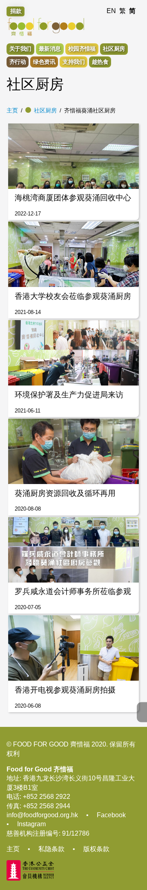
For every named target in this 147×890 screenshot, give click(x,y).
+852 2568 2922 (46, 796)
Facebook (111, 815)
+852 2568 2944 (46, 806)
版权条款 (96, 848)
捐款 (16, 11)
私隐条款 (51, 848)
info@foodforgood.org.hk (42, 815)
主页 (12, 110)
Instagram (31, 824)
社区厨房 (45, 110)
